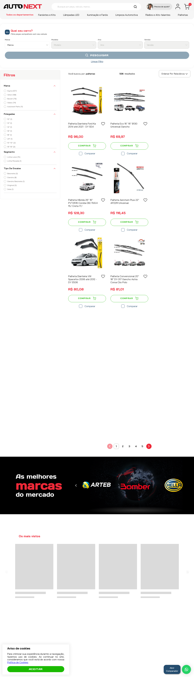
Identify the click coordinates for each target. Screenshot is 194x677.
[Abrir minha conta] (178, 6)
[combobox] (96, 6)
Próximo (149, 446)
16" (9, 131)
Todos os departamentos (19, 14)
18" (9, 135)
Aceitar (36, 669)
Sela (10, 189)
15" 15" (11, 143)
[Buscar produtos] (135, 6)
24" (9, 139)
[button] (159, 6)
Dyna (12, 91)
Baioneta (12, 173)
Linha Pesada (14, 161)
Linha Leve (13, 157)
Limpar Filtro (97, 61)
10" (9, 119)
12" (9, 123)
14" (9, 127)
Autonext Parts (15, 106)
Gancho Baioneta (16, 181)
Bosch (12, 99)
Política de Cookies (17, 662)
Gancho (12, 177)
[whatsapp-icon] (186, 669)
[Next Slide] (187, 577)
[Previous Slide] (76, 485)
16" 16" (11, 147)
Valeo (11, 102)
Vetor (11, 95)
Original (12, 185)
